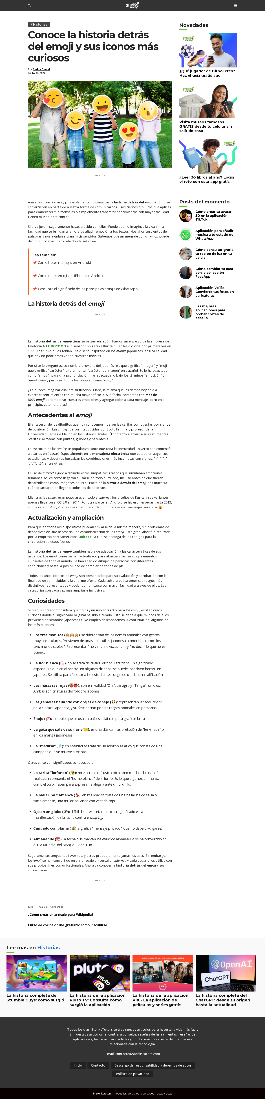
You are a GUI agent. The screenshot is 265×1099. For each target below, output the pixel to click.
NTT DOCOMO (54, 346)
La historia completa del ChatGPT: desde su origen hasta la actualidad (223, 1000)
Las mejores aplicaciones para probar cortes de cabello (210, 312)
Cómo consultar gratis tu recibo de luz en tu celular (214, 254)
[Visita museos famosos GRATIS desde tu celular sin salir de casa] (208, 116)
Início (78, 1065)
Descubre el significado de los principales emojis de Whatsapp (88, 288)
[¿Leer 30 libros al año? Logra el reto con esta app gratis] (208, 171)
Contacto (98, 1065)
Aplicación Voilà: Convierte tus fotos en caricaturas (214, 292)
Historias (48, 948)
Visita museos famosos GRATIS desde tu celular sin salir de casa (205, 126)
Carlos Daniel (41, 69)
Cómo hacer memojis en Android (64, 262)
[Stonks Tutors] (132, 5)
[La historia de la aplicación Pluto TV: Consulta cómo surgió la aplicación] (100, 989)
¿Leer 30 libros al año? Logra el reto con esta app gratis (206, 179)
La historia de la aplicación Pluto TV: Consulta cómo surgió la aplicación (97, 1000)
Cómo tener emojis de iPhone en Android (71, 275)
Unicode (85, 537)
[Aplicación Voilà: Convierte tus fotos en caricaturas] (185, 296)
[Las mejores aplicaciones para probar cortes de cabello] (185, 316)
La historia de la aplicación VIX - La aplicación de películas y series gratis (160, 1000)
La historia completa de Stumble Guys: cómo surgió (35, 997)
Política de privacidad (132, 1074)
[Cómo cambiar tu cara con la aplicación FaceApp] (185, 277)
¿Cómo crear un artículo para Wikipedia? (60, 914)
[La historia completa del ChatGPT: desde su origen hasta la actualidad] (226, 989)
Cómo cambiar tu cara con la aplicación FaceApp (214, 273)
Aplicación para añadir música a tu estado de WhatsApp (214, 235)
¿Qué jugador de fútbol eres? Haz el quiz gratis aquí (207, 73)
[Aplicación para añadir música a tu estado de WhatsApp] (185, 239)
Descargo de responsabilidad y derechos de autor (152, 1065)
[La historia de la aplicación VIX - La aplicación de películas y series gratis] (162, 989)
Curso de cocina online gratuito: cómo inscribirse (67, 925)
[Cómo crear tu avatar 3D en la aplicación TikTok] (185, 220)
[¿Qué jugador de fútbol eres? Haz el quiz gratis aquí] (208, 65)
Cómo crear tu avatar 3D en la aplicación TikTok (213, 215)
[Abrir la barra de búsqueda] (29, 5)
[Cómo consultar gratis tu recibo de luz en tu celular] (185, 258)
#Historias (39, 24)
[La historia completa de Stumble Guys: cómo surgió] (36, 989)
